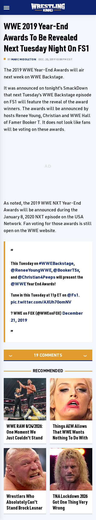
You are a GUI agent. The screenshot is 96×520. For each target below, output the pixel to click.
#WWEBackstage (56, 263)
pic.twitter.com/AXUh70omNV (41, 302)
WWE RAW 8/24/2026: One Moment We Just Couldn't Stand (25, 432)
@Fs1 (73, 295)
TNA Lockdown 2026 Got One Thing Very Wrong (70, 502)
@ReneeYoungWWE (31, 270)
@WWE (18, 284)
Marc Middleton (23, 59)
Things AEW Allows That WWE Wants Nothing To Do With (70, 432)
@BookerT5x (66, 270)
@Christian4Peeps (36, 277)
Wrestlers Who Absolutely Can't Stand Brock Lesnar (24, 502)
